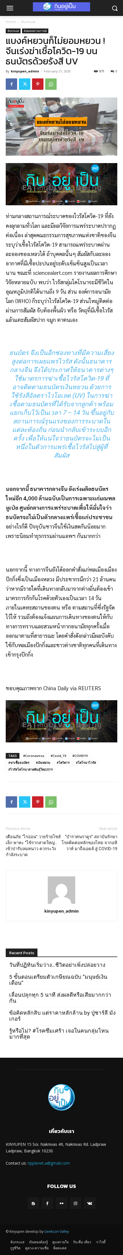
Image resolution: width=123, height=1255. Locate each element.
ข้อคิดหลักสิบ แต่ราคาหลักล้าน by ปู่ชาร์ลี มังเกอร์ (62, 1016)
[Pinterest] (37, 84)
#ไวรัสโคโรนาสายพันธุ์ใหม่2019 (30, 769)
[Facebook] (11, 84)
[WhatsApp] (51, 84)
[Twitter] (24, 84)
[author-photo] (61, 902)
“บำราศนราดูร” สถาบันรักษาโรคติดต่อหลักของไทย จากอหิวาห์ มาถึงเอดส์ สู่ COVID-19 (89, 842)
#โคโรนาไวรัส (86, 762)
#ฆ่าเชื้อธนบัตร (18, 762)
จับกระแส (28, 21)
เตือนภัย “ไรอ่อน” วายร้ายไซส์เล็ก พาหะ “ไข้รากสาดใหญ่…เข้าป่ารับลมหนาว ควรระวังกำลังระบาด (33, 845)
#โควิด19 (63, 762)
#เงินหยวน (43, 762)
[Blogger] (33, 1203)
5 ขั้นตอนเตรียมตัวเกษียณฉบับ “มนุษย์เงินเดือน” (58, 980)
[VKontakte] (89, 1203)
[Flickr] (61, 1203)
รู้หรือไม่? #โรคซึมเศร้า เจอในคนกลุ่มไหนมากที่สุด (59, 1034)
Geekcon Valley (56, 1231)
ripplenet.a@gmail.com (49, 1163)
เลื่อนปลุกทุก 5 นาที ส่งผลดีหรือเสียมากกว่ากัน (60, 998)
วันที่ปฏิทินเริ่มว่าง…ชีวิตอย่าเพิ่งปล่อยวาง (57, 965)
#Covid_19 (58, 756)
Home (11, 21)
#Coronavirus (33, 756)
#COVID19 (80, 756)
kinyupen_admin (25, 71)
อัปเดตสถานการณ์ (35, 31)
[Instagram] (75, 1203)
